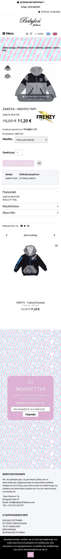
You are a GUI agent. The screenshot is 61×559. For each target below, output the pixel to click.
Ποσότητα (9, 152)
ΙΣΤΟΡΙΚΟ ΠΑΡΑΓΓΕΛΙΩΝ (15, 523)
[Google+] (28, 225)
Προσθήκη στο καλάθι (18, 163)
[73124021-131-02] (7, 76)
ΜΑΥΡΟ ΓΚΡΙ (11, 178)
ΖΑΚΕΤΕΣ (19, 134)
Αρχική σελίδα (9, 48)
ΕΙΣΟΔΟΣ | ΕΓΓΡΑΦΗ (12, 520)
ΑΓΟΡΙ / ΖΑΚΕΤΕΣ (35, 48)
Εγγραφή (30, 414)
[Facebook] (22, 225)
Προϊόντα (22, 48)
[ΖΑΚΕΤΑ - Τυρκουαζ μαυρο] (30, 261)
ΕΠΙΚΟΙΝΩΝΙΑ (9, 529)
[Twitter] (25, 225)
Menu (10, 33)
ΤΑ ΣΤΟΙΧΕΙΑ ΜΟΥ (11, 526)
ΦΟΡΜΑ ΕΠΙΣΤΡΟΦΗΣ (14, 532)
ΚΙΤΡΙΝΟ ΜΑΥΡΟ (28, 178)
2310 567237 (33, 7)
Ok (30, 554)
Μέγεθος (8, 139)
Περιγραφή (9, 192)
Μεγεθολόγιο (11, 206)
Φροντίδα (9, 212)
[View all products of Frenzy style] (45, 117)
